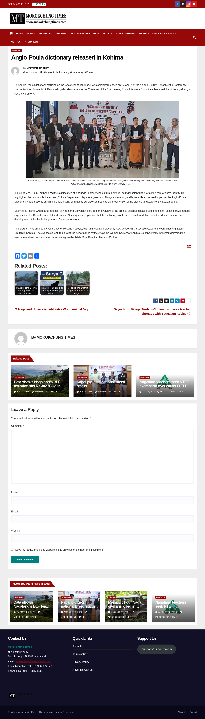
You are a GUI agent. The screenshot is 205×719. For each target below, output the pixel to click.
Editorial (45, 33)
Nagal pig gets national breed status (101, 384)
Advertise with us (82, 669)
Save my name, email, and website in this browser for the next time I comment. (59, 549)
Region (112, 597)
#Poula (89, 72)
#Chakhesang (61, 72)
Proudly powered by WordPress (23, 712)
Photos (144, 33)
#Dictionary (76, 72)
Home (19, 33)
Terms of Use (80, 654)
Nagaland (16, 50)
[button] (194, 37)
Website (15, 530)
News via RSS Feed (164, 33)
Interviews (31, 41)
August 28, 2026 (26, 612)
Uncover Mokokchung (84, 33)
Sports (107, 33)
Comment (17, 425)
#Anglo (48, 72)
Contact (193, 712)
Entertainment (125, 33)
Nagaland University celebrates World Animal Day (52, 309)
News (30, 33)
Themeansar (68, 712)
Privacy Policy (81, 662)
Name (15, 492)
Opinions (60, 33)
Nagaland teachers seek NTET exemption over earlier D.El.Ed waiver (164, 386)
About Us (78, 646)
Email (15, 511)
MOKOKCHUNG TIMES (38, 68)
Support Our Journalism (156, 649)
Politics (15, 41)
